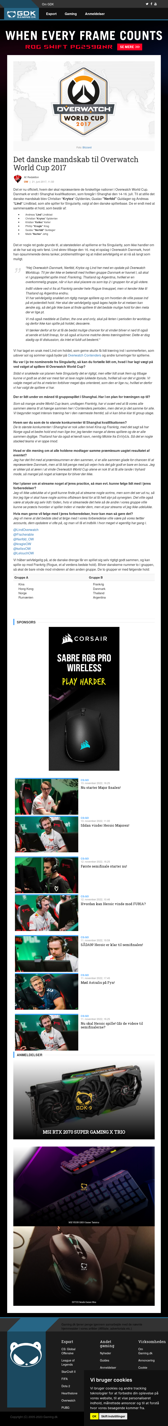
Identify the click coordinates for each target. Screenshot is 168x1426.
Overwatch (68, 1400)
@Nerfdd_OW (23, 539)
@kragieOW (22, 543)
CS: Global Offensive (68, 1351)
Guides (104, 1360)
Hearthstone (69, 1393)
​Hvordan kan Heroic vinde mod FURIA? (113, 904)
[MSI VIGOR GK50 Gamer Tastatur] (84, 1186)
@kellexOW (22, 548)
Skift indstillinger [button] (113, 1416)
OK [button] (94, 1416)
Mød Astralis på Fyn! (98, 982)
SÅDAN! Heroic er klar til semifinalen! (112, 945)
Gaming (71, 13)
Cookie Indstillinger (145, 1369)
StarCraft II (68, 1371)
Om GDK (48, 4)
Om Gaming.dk (145, 1351)
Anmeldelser (95, 13)
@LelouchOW (23, 553)
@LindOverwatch (26, 529)
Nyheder (105, 1353)
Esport (51, 13)
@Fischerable (23, 534)
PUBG (65, 1407)
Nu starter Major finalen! (101, 787)
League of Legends (68, 1362)
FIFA (64, 1379)
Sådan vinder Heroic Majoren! (105, 825)
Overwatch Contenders (84, 355)
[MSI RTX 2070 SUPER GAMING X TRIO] (84, 1099)
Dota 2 (65, 1386)
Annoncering (146, 1360)
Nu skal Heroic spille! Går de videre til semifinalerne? (112, 1025)
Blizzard (87, 147)
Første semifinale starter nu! (104, 866)
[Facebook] (151, 3)
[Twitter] (147, 3)
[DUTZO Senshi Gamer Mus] (84, 1265)
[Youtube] (155, 3)
